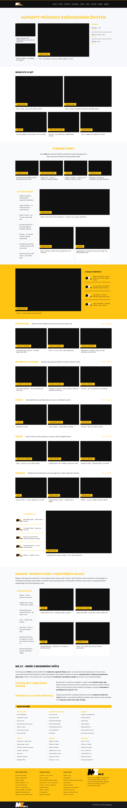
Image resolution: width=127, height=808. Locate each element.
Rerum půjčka (67, 782)
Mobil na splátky (19, 780)
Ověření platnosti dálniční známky (48, 780)
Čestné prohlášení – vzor (21, 782)
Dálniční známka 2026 (21, 778)
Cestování (94, 4)
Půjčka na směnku (44, 790)
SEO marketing (43, 792)
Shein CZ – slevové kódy (21, 787)
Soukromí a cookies (69, 794)
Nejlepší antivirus (43, 787)
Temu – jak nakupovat (21, 785)
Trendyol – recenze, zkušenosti (47, 785)
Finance (55, 4)
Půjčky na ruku (67, 775)
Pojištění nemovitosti (44, 794)
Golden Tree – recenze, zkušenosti (48, 782)
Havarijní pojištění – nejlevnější (23, 790)
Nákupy (100, 4)
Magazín (106, 4)
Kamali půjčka (67, 778)
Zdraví (87, 4)
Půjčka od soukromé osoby (71, 792)
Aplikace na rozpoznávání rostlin (23, 794)
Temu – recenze (43, 778)
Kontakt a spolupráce (69, 790)
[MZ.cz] (19, 4)
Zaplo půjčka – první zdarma (71, 787)
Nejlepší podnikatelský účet (22, 792)
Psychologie (75, 4)
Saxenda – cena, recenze (46, 775)
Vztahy (82, 4)
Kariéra (61, 4)
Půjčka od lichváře (68, 785)
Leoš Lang (109, 804)
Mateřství (67, 4)
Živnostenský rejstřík (20, 775)
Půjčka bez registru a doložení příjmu (73, 780)
